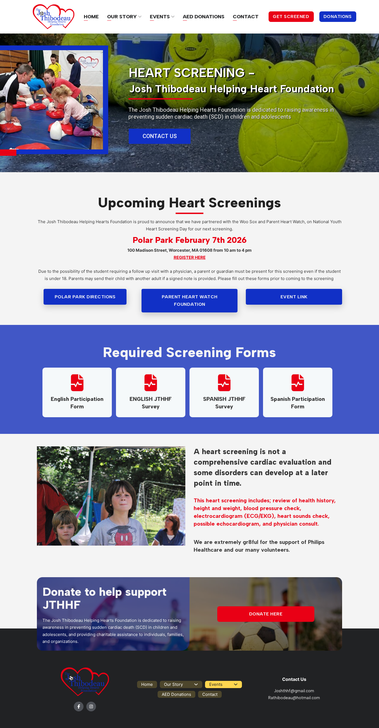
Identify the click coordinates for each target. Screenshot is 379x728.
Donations (338, 16)
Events (160, 17)
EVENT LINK (294, 296)
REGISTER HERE (190, 257)
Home (91, 17)
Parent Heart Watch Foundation (190, 300)
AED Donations (203, 17)
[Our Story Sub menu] (140, 16)
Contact (246, 17)
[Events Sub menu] (173, 16)
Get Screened (291, 16)
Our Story (122, 17)
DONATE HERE (266, 614)
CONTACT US (160, 136)
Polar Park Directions (85, 296)
